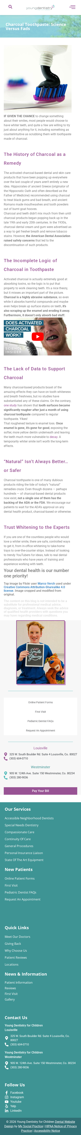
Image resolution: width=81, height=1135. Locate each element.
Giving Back (13, 944)
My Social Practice (30, 1126)
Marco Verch (46, 583)
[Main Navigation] (72, 7)
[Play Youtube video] (38, 336)
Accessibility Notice (47, 1131)
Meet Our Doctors (17, 937)
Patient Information (19, 982)
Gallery (10, 999)
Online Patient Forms (40, 702)
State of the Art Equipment (24, 860)
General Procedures (19, 846)
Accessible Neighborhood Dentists (29, 818)
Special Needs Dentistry (21, 825)
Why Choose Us (16, 951)
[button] (10, 7)
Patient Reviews (16, 957)
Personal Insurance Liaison (24, 853)
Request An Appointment (40, 730)
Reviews (10, 988)
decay (53, 437)
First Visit (40, 711)
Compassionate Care (19, 832)
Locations (11, 964)
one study (10, 405)
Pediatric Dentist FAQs (40, 721)
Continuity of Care (18, 839)
